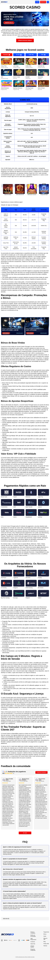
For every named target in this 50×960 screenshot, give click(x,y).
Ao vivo (18, 54)
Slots (42, 54)
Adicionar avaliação (41, 772)
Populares (5, 54)
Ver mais (25, 832)
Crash (30, 54)
